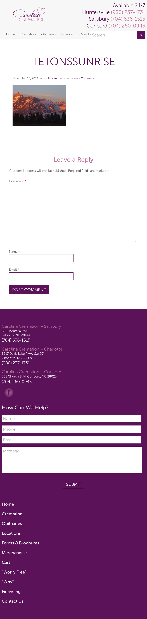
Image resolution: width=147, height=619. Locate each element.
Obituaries (12, 523)
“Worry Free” (14, 572)
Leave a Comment (82, 78)
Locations (11, 533)
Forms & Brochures (20, 543)
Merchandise (14, 552)
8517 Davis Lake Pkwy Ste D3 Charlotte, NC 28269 (23, 356)
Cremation (12, 513)
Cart (6, 562)
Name (14, 252)
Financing (11, 591)
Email (14, 269)
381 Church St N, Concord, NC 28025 (29, 376)
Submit (73, 484)
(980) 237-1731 (127, 12)
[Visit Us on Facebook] (9, 392)
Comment (17, 181)
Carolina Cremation (31, 15)
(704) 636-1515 (127, 19)
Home (8, 504)
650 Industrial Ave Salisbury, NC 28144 (16, 333)
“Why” (8, 581)
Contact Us (12, 601)
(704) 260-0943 (126, 26)
